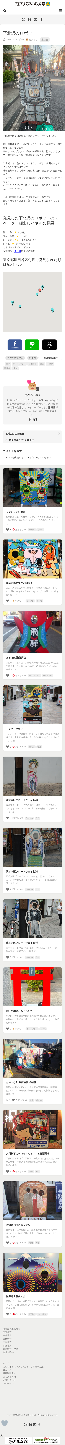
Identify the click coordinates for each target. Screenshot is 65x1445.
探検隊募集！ (9, 1373)
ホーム (6, 1363)
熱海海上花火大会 (15, 1296)
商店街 (7, 368)
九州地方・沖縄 (10, 1349)
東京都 (44, 39)
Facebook (14, 348)
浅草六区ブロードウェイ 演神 (22, 942)
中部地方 (7, 1335)
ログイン (32, 457)
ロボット (32, 364)
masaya (19, 818)
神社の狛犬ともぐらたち (19, 1011)
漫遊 (39, 747)
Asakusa (29, 818)
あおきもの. (20, 529)
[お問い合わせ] (35, 19)
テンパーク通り (14, 729)
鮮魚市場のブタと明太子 (19, 583)
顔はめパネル (34, 675)
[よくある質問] (23, 19)
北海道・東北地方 (11, 1328)
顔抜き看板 (47, 675)
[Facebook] (42, 19)
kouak (24, 1100)
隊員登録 (53, 407)
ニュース (7, 1370)
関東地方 (7, 1332)
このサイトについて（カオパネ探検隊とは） (24, 1366)
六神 (37, 818)
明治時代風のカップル (18, 1225)
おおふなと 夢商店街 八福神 (21, 1082)
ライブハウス (19, 364)
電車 (31, 1171)
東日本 (32, 530)
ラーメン (30, 601)
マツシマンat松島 (15, 511)
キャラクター (32, 1029)
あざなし (33, 39)
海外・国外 (8, 1352)
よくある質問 (9, 1376)
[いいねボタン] (4, 1423)
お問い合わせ (46, 400)
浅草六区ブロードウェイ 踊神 (22, 800)
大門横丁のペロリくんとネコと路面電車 (28, 1153)
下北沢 (50, 364)
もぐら (43, 1029)
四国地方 (7, 1345)
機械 (42, 364)
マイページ (8, 1383)
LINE (32, 348)
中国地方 (7, 1342)
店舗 (15, 368)
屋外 (8, 364)
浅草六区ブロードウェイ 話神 (22, 871)
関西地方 (7, 1339)
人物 (31, 1100)
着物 (31, 1243)
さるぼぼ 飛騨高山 (16, 657)
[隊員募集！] (29, 19)
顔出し (40, 530)
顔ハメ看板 (42, 1314)
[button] (37, 295)
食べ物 (39, 601)
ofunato (39, 1100)
